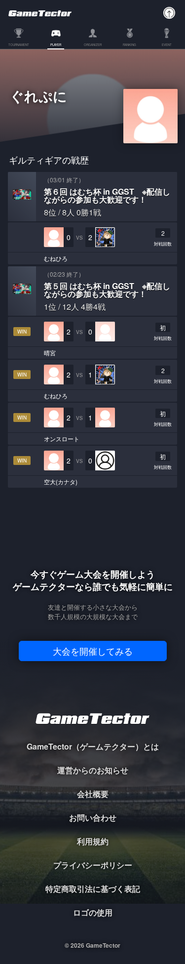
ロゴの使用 (92, 912)
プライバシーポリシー (92, 865)
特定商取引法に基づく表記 (92, 888)
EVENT (167, 45)
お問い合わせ (92, 817)
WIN (22, 331)
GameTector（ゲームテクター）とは (93, 746)
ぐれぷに (38, 97)
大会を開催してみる (93, 650)
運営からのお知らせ (92, 770)
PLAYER (55, 45)
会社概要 (93, 793)
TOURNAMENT (18, 45)
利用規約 (93, 841)
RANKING (129, 45)
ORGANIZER (93, 45)
